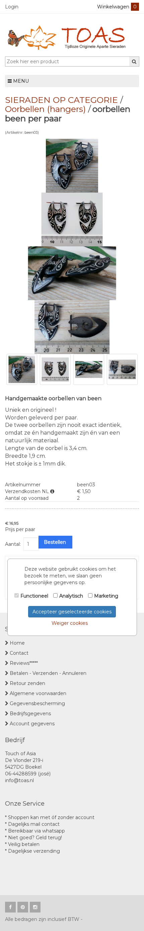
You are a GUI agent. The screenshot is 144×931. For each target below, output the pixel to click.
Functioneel (34, 596)
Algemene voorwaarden (38, 693)
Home (17, 643)
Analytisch (71, 596)
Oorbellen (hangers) (45, 109)
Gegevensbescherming (37, 703)
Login (11, 7)
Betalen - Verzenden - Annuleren (48, 673)
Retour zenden (27, 683)
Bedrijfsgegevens (30, 714)
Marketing (106, 596)
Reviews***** (24, 663)
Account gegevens (32, 724)
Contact (19, 653)
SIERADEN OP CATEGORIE (61, 100)
